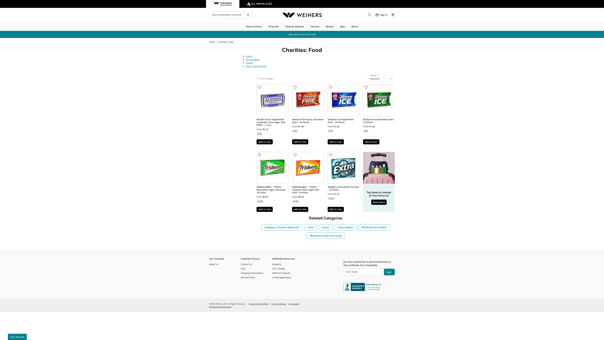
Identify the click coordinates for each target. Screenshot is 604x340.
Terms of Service (278, 304)
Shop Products (254, 26)
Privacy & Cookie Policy (259, 304)
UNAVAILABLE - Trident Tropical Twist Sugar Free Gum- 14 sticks (305, 189)
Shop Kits (273, 26)
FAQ (243, 268)
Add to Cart (264, 141)
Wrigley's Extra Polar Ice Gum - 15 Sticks (343, 188)
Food (310, 227)
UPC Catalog (278, 268)
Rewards (276, 264)
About (354, 26)
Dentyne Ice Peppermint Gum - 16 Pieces (341, 121)
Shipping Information (252, 273)
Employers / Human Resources (282, 227)
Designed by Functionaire (220, 307)
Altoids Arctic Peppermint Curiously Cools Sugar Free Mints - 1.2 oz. (271, 122)
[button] (259, 87)
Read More (380, 202)
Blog (342, 26)
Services (314, 26)
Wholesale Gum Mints (374, 227)
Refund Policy (248, 277)
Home (212, 42)
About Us (214, 264)
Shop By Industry (294, 26)
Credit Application (281, 277)
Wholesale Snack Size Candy (326, 235)
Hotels (325, 227)
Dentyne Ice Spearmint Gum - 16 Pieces (379, 121)
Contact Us (246, 264)
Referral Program (281, 273)
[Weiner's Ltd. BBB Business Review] (369, 287)
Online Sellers (345, 227)
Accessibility (294, 304)
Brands (329, 26)
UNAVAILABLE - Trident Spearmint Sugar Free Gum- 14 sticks (271, 189)
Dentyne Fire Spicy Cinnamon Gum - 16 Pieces (308, 121)
